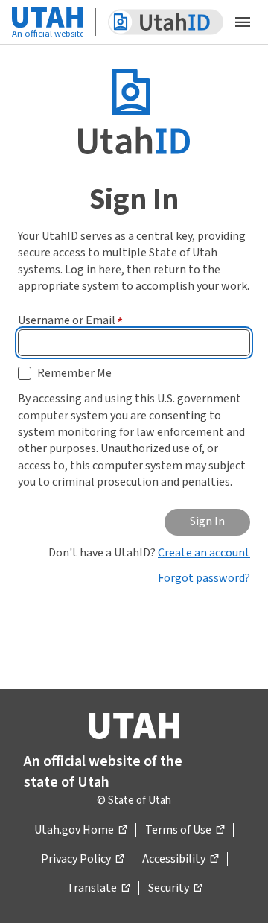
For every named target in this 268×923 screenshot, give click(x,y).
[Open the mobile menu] (242, 22)
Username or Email (70, 320)
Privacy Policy (82, 859)
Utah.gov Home (80, 830)
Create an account (204, 553)
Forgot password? (204, 578)
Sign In (207, 521)
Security (175, 888)
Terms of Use (184, 830)
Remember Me (74, 373)
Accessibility (180, 859)
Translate (98, 888)
